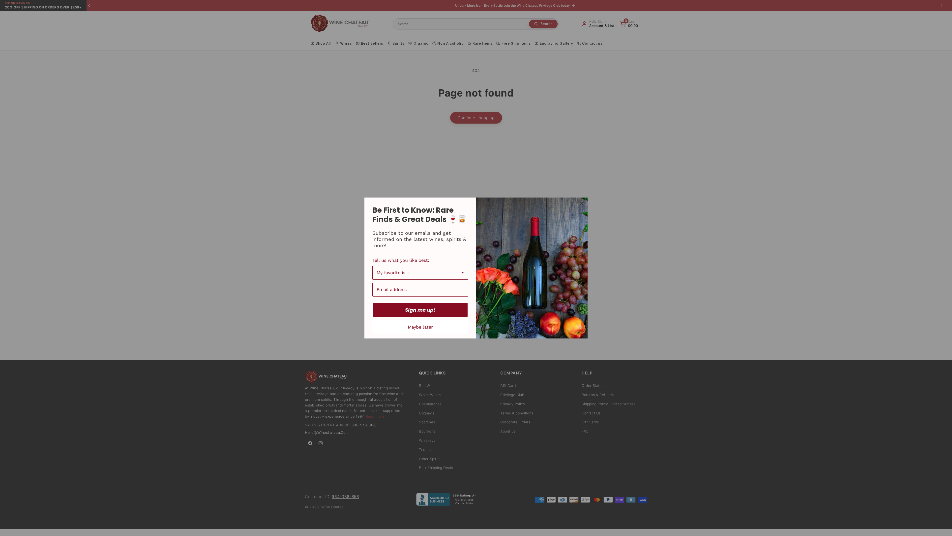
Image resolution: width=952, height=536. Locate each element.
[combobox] (420, 273)
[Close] (582, 203)
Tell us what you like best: (400, 260)
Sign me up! (420, 309)
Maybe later (420, 327)
